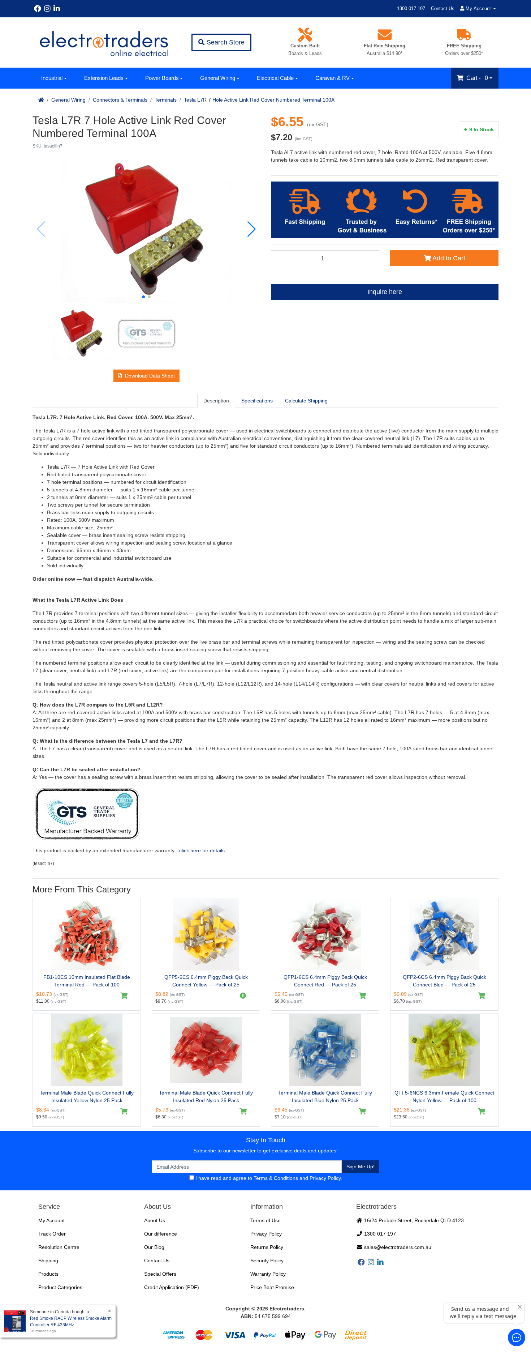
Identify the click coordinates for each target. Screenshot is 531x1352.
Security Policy (267, 1260)
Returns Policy (266, 1247)
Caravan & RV (332, 78)
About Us (154, 1220)
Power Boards (162, 78)
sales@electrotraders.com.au (397, 1247)
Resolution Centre (58, 1247)
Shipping (48, 1260)
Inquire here (384, 291)
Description (216, 401)
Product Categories (60, 1287)
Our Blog (154, 1247)
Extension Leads (104, 78)
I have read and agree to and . (268, 1178)
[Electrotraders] (104, 42)
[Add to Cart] (124, 995)
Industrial (51, 78)
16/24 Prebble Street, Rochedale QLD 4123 (413, 1220)
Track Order (52, 1234)
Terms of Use (265, 1220)
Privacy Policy (325, 1178)
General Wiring (217, 78)
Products (48, 1274)
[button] (143, 296)
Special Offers (160, 1274)
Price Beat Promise (272, 1287)
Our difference (160, 1234)
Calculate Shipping (306, 401)
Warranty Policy (268, 1274)
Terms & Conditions (276, 1178)
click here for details (202, 850)
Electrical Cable (275, 78)
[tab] (216, 401)
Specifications (257, 401)
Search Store (225, 42)
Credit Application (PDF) (171, 1287)
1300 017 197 (411, 8)
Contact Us (442, 8)
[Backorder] (243, 995)
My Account (51, 1220)
